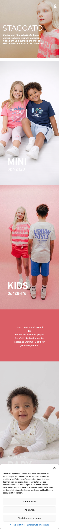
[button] (54, 467)
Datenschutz (32, 525)
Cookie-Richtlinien (18, 525)
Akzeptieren (29, 501)
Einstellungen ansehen (29, 518)
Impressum (44, 525)
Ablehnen (30, 510)
